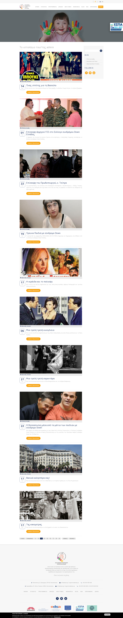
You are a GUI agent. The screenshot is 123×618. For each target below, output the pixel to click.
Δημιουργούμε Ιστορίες (93, 64)
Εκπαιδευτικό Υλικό (92, 61)
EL (100, 1)
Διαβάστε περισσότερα (34, 92)
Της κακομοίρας (34, 524)
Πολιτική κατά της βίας (61, 575)
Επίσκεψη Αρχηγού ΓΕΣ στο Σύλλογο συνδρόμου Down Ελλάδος (53, 133)
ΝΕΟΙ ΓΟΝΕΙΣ (68, 7)
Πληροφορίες (57, 617)
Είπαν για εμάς (25, 128)
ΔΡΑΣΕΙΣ (60, 7)
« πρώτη (22, 538)
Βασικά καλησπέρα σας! (38, 477)
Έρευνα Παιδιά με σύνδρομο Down (43, 233)
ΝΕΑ (87, 7)
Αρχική (53, 31)
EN (102, 1)
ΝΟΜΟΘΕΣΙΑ (76, 7)
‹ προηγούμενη (30, 538)
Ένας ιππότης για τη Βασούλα (41, 85)
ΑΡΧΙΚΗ (37, 7)
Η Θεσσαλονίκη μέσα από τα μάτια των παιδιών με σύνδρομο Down (51, 426)
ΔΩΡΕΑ (101, 7)
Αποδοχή (107, 614)
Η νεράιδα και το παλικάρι (39, 281)
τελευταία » (72, 538)
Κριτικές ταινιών (26, 81)
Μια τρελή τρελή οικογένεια (40, 330)
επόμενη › (65, 538)
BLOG (83, 7)
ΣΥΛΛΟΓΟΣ (44, 7)
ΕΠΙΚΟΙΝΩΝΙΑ (93, 7)
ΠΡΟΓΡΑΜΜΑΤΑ (52, 7)
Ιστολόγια (58, 31)
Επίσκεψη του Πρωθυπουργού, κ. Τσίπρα (46, 182)
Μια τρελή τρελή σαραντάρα (40, 378)
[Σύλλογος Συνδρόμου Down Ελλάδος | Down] (25, 8)
